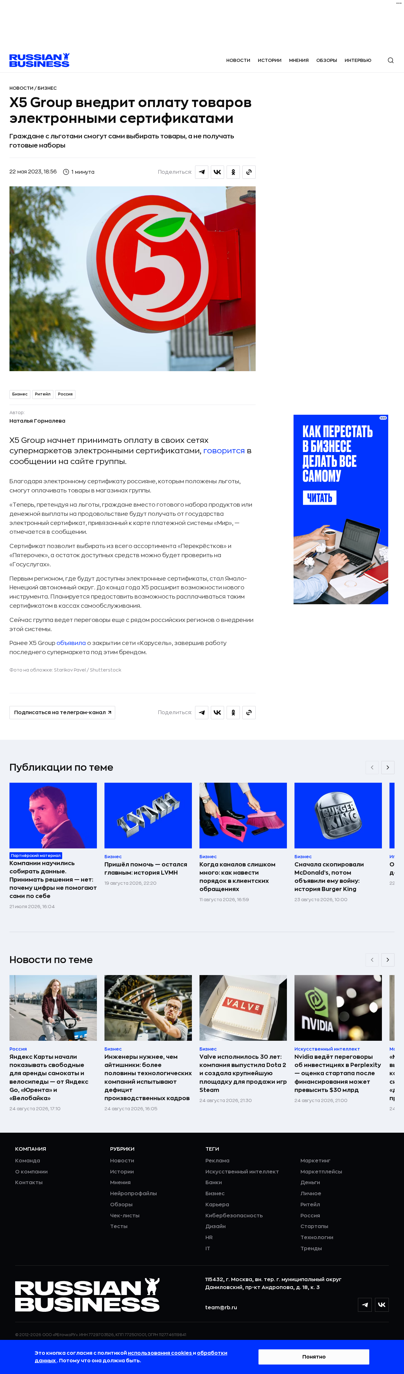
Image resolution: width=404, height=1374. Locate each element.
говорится (224, 451)
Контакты (29, 1182)
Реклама (217, 1160)
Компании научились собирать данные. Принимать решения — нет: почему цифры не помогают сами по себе (53, 879)
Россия (65, 394)
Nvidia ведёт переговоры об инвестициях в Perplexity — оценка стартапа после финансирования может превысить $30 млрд (337, 1073)
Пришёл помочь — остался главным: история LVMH (145, 869)
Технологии (316, 1237)
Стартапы (314, 1226)
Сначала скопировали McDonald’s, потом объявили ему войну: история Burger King (329, 877)
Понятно (314, 1356)
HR (209, 1237)
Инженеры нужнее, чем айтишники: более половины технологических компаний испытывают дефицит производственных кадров (148, 1077)
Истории (270, 60)
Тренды (311, 1248)
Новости (238, 60)
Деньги (310, 1182)
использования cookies (160, 1353)
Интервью (358, 60)
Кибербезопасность (234, 1215)
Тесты (119, 1226)
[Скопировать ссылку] (249, 172)
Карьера (217, 1204)
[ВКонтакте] (382, 1305)
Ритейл (42, 394)
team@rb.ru (221, 1307)
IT (207, 1248)
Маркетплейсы (321, 1171)
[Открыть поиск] (391, 60)
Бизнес (47, 88)
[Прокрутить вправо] (388, 767)
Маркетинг (315, 1160)
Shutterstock (105, 670)
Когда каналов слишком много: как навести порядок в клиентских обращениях (237, 877)
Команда (27, 1160)
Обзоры (326, 60)
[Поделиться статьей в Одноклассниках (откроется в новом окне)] (233, 172)
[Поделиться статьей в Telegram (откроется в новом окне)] (201, 172)
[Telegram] (365, 1305)
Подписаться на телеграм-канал (60, 712)
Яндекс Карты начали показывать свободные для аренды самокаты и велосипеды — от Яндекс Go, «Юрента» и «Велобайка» (48, 1077)
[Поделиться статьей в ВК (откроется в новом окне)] (217, 172)
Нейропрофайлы (133, 1193)
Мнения (299, 60)
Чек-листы (125, 1215)
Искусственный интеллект (242, 1171)
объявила (71, 643)
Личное (310, 1193)
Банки (213, 1182)
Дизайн (215, 1226)
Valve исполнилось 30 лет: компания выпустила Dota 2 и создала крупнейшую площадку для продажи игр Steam (243, 1073)
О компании (31, 1171)
